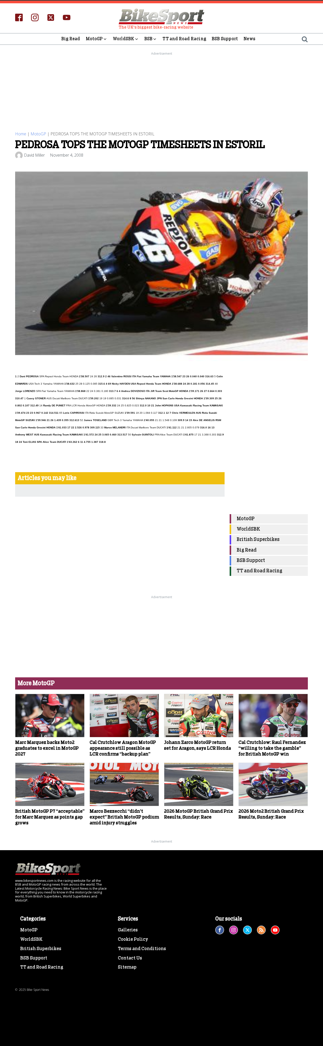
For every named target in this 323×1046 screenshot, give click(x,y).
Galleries (128, 930)
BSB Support (225, 39)
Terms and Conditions (142, 949)
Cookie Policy (133, 939)
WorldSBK (123, 39)
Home (20, 134)
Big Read (70, 39)
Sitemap (127, 967)
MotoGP (94, 39)
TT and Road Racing (184, 39)
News (249, 39)
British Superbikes (258, 539)
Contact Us (130, 958)
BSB (148, 39)
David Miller (34, 155)
